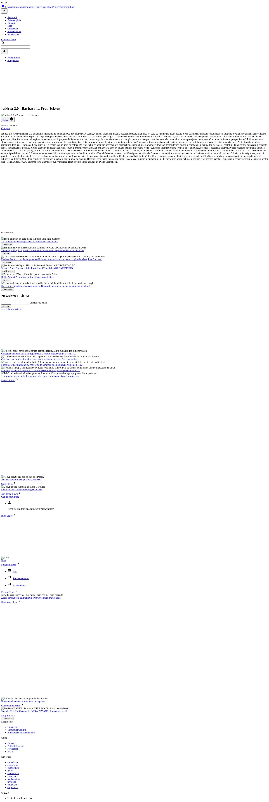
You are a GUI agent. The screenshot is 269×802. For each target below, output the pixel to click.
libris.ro (6, 120)
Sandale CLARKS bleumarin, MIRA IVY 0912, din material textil (34, 711)
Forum (65, 7)
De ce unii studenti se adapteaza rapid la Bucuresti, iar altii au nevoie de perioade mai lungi (45, 286)
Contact (11, 743)
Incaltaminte (13, 34)
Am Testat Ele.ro (9, 494)
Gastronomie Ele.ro (10, 705)
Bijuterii (11, 23)
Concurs (5, 39)
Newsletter (12, 748)
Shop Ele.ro (7, 715)
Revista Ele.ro (8, 380)
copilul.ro (12, 784)
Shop (71, 7)
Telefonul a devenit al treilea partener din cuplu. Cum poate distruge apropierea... (40, 376)
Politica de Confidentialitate (21, 732)
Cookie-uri (12, 727)
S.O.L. (10, 751)
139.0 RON (7, 719)
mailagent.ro (13, 779)
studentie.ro (13, 773)
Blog (50, 7)
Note (3, 560)
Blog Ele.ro (7, 515)
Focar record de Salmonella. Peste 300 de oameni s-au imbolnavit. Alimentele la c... (42, 365)
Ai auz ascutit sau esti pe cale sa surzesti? (21, 479)
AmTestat (57, 7)
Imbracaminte (14, 31)
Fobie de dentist (21, 578)
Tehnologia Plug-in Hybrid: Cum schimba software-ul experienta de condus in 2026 (42, 250)
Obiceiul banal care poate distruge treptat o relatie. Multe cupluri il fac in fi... (38, 353)
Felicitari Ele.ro (8, 564)
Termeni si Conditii (16, 729)
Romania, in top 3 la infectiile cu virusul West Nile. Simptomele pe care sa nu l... (40, 370)
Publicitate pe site (16, 746)
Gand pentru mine (10, 496)
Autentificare (13, 57)
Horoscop (17, 7)
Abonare (6, 306)
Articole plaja (14, 20)
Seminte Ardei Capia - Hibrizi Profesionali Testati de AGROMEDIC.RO (37, 268)
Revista (8, 7)
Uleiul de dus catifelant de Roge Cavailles (21, 489)
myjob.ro (11, 781)
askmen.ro (12, 765)
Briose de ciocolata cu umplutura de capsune (23, 701)
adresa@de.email (38, 302)
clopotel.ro (12, 787)
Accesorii (12, 17)
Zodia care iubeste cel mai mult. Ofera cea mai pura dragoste (31, 597)
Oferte (12, 39)
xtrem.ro (11, 776)
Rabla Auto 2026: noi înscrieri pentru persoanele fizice (28, 277)
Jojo (15, 571)
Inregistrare (13, 60)
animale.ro (12, 762)
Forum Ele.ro (7, 592)
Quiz (37, 7)
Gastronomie (28, 7)
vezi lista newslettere (11, 309)
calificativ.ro (13, 767)
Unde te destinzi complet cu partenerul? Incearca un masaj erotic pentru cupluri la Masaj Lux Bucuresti (51, 259)
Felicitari (43, 7)
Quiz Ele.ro (7, 484)
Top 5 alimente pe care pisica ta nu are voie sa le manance (29, 241)
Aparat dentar (19, 585)
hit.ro (10, 770)
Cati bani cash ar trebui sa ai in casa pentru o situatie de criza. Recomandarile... (39, 359)
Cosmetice (12, 28)
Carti (9, 25)
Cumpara (5, 128)
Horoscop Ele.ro (9, 602)
